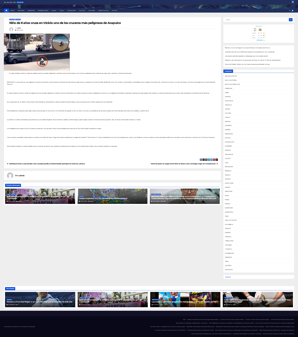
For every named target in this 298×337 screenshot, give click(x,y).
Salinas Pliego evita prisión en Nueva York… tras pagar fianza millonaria (276, 330)
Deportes (31, 10)
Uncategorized (229, 253)
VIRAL (227, 261)
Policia (114, 10)
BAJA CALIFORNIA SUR (232, 84)
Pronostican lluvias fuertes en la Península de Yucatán (200, 330)
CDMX (8, 194)
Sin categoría (229, 224)
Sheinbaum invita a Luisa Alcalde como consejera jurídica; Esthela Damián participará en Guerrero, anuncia (47, 164)
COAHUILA (228, 105)
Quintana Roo (229, 212)
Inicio (13, 10)
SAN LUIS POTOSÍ (231, 220)
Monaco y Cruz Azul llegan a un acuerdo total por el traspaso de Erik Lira (247, 48)
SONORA (228, 232)
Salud (54, 10)
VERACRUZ (228, 257)
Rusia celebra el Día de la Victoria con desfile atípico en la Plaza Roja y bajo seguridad (236, 330)
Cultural (91, 10)
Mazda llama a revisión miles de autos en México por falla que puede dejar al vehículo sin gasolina (240, 326)
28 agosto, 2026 (13, 304)
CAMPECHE (228, 88)
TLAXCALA (228, 249)
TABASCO (228, 236)
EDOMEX (227, 129)
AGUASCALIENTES (231, 76)
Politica (82, 10)
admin (19, 28)
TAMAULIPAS (229, 241)
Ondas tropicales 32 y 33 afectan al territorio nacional (103, 198)
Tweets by (228, 277)
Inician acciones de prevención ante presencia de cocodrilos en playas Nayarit (274, 323)
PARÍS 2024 (228, 191)
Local (62, 10)
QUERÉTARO (229, 208)
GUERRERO (12, 19)
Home (184, 319)
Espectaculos (104, 10)
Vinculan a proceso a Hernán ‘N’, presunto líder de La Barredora (278, 333)
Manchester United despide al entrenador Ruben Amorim (200, 326)
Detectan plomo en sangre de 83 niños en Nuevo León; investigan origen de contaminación (183, 164)
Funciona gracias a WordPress (11, 326)
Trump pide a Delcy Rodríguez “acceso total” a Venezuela (247, 333)
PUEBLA (227, 204)
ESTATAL (228, 138)
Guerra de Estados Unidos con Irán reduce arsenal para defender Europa (247, 64)
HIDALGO (228, 150)
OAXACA (227, 187)
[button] (289, 10)
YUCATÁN (228, 265)
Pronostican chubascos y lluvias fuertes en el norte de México (170, 330)
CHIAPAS (228, 96)
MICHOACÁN (229, 166)
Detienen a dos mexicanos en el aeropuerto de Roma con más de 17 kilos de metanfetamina (252, 60)
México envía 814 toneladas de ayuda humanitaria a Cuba (280, 326)
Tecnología (71, 10)
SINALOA (228, 228)
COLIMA (227, 109)
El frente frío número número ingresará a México (232, 319)
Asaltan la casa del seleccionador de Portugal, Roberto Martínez (203, 319)
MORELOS (228, 171)
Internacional (43, 10)
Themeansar (32, 326)
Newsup (25, 326)
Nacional (21, 10)
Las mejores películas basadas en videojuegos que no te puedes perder (246, 56)
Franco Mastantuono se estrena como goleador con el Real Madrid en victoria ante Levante (231, 323)
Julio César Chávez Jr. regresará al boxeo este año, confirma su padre (167, 326)
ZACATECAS (229, 269)
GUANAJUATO (229, 142)
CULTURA (228, 113)
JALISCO (227, 158)
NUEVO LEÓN (229, 183)
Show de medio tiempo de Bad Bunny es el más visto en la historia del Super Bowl (211, 333)
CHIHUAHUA (229, 101)
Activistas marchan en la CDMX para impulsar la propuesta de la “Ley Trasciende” (38, 197)
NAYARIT (228, 179)
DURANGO (228, 125)
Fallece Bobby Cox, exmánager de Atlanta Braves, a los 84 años (191, 323)
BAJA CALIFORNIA (231, 80)
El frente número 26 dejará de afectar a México (282, 319)
